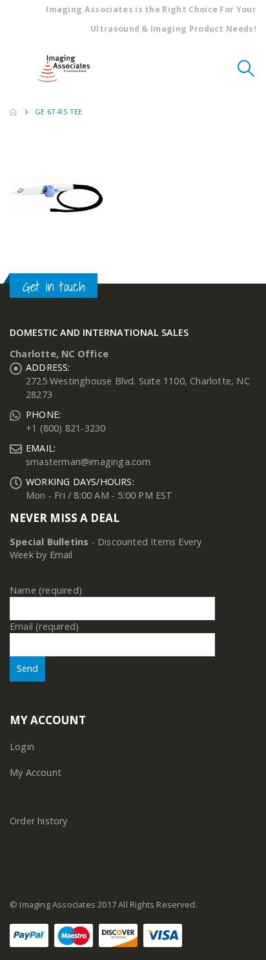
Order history (39, 821)
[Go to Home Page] (13, 111)
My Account (35, 772)
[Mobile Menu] (19, 68)
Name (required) (46, 590)
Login (22, 746)
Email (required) (44, 626)
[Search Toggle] (246, 68)
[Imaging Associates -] (67, 69)
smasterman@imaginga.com (88, 461)
